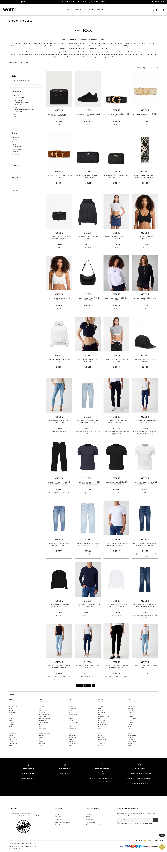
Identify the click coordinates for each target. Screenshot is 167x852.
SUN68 (11, 741)
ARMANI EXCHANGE (133, 701)
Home (57, 814)
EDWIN (10, 714)
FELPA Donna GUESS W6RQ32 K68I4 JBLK (87, 238)
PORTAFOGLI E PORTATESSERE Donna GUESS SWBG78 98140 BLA (116, 176)
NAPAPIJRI (130, 730)
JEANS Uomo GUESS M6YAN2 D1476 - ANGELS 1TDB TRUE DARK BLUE (145, 606)
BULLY (70, 705)
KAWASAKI (41, 726)
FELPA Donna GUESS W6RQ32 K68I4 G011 (59, 360)
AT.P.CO (11, 703)
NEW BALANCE (12, 732)
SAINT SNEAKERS (132, 738)
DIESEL (70, 711)
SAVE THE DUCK (13, 739)
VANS (10, 745)
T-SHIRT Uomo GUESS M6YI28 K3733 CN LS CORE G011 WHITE (116, 606)
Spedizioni (89, 819)
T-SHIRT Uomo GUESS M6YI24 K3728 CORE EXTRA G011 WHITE (145, 483)
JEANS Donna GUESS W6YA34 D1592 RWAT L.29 (145, 667)
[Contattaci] (160, 10)
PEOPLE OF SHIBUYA (14, 734)
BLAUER (100, 703)
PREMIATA (11, 736)
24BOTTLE (16, 137)
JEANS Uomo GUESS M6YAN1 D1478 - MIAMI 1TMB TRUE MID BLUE (59, 544)
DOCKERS (100, 711)
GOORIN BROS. (42, 720)
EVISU (99, 714)
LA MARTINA (72, 726)
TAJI (99, 741)
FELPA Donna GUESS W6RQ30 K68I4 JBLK (145, 299)
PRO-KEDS (41, 736)
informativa (148, 823)
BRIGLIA (11, 705)
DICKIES (11, 711)
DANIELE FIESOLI (73, 709)
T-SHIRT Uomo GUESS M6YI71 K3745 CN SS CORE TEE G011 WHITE (116, 544)
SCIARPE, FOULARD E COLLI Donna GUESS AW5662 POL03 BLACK (145, 176)
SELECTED (41, 739)
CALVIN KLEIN (131, 705)
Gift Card (88, 9)
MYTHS (100, 730)
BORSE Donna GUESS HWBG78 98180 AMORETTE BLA (88, 299)
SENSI (70, 739)
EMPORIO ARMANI (73, 714)
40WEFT (15, 139)
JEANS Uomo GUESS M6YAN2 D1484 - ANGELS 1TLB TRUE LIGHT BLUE (88, 544)
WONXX (71, 745)
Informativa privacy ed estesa (27, 846)
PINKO (100, 734)
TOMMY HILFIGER (102, 743)
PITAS (129, 734)
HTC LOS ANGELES (73, 722)
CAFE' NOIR (101, 705)
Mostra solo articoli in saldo (21, 80)
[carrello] (163, 10)
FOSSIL (11, 718)
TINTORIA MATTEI (73, 743)
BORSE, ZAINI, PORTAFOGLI (22, 102)
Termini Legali (90, 822)
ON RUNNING (42, 732)
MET (129, 728)
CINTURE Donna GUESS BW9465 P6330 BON (145, 115)
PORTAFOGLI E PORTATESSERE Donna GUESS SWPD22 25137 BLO (59, 115)
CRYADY (11, 709)
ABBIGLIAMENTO (19, 98)
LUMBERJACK (42, 728)
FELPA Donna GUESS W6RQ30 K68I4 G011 (116, 299)
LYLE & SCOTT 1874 (73, 728)
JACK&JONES (131, 722)
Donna (77, 9)
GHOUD (11, 720)
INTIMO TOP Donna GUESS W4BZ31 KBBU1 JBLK (145, 238)
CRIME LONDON (132, 707)
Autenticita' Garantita (62, 822)
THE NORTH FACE (132, 741)
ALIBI (14, 144)
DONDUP (130, 711)
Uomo (67, 9)
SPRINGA (130, 739)
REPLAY (40, 738)
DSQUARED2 (42, 712)
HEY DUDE (11, 722)
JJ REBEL (41, 724)
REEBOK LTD (12, 738)
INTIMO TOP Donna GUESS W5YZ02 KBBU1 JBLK (87, 360)
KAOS (10, 726)
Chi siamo (58, 817)
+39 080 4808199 (159, 2)
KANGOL (130, 724)
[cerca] (153, 10)
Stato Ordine (59, 825)
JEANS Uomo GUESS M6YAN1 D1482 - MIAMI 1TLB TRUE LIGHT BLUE (88, 422)
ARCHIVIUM (16, 154)
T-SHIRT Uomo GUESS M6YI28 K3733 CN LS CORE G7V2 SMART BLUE (88, 606)
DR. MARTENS (12, 712)
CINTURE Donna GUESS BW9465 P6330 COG (59, 176)
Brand (99, 9)
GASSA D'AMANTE (132, 718)
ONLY (99, 732)
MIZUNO (11, 730)
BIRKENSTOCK (72, 703)
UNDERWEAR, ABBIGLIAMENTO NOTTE (25, 109)
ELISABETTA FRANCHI (44, 714)
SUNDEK (41, 741)
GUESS (130, 720)
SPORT (17, 107)
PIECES (70, 734)
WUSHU (130, 745)
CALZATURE (18, 105)
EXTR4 (129, 714)
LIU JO (10, 728)
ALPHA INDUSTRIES (18, 147)
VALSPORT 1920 (132, 743)
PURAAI (100, 736)
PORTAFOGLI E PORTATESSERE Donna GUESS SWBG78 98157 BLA (59, 238)
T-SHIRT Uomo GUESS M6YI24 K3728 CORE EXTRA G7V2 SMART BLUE (88, 483)
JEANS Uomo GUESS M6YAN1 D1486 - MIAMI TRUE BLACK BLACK (116, 422)
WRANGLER (101, 745)
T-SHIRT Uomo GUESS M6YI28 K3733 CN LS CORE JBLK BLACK (59, 606)
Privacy (88, 817)
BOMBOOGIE (131, 703)
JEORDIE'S (11, 724)
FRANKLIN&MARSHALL (44, 718)
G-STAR (71, 718)
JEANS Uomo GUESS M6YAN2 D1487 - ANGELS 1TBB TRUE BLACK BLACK (59, 483)
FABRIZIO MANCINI (43, 716)
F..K (10, 716)
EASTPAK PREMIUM (103, 712)
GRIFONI (71, 720)
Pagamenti (89, 814)
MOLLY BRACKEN (43, 730)
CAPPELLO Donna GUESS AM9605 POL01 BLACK (145, 360)
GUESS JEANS (102, 720)
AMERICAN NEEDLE (18, 149)
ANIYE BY (15, 152)
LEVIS (129, 726)
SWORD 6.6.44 (72, 741)
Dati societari (13, 846)
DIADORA (130, 709)
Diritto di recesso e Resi (93, 825)
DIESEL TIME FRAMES (44, 711)
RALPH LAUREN (132, 736)
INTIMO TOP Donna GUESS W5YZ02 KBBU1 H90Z (116, 360)
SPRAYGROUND (102, 739)
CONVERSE (101, 707)
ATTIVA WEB (16, 849)
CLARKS (71, 707)
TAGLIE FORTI (18, 112)
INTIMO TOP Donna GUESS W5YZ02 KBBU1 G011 (116, 238)
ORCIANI (130, 732)
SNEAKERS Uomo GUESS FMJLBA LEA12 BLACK (88, 115)
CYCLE (40, 709)
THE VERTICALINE (13, 743)
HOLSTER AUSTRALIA (44, 722)
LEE (99, 726)
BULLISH (41, 705)
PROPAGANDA (72, 736)
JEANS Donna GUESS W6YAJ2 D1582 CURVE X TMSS (145, 422)
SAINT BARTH (101, 738)
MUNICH (71, 730)
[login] (156, 10)
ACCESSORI (18, 100)
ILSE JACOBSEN (102, 722)
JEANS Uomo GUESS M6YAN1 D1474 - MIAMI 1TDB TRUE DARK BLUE (145, 544)
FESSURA (71, 716)
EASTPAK (130, 712)
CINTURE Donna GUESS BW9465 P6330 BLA (116, 115)
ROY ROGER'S (72, 738)
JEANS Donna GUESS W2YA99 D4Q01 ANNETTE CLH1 (59, 422)
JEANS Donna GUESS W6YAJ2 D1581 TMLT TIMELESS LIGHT (59, 667)
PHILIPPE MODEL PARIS (44, 734)
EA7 (69, 712)
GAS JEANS (101, 718)
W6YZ (40, 745)
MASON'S (100, 728)
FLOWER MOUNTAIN (103, 716)
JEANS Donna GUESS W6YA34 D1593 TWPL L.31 (87, 667)
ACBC (70, 699)
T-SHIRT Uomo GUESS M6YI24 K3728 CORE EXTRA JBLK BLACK (116, 483)
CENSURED (41, 707)
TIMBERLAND (42, 743)
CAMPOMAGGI (13, 707)
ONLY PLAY (71, 732)
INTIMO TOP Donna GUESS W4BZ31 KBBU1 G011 (59, 299)
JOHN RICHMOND (103, 724)
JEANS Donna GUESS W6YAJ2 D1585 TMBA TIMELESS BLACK (116, 667)
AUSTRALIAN (42, 703)
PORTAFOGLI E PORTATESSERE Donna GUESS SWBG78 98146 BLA (88, 176)
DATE (99, 709)
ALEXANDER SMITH (18, 142)
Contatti (58, 819)
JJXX (70, 724)
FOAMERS (130, 716)
